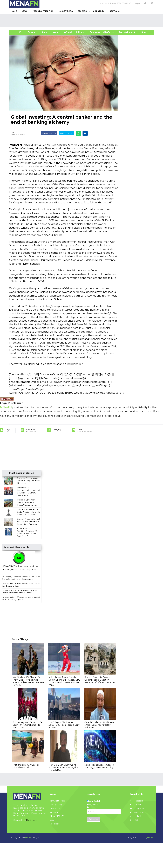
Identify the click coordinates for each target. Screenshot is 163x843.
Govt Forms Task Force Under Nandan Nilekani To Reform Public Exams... (28, 512)
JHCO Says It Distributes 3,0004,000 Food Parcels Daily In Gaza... (64, 725)
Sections (115, 11)
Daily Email (139, 812)
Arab (44, 32)
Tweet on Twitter (66, 133)
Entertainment (123, 32)
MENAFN (16, 144)
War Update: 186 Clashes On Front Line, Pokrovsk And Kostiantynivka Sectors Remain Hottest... (28, 681)
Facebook (138, 801)
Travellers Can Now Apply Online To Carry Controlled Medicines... (28, 480)
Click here (31, 820)
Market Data (65, 11)
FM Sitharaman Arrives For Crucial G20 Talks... (26, 766)
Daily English (94, 801)
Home (14, 11)
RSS (136, 820)
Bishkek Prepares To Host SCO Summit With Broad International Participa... (28, 521)
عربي (137, 3)
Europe (32, 32)
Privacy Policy (56, 805)
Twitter (137, 805)
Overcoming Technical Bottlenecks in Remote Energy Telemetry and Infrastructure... (21, 578)
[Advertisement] (82, 21)
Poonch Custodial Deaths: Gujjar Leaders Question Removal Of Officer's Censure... (100, 680)
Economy (95, 32)
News (25, 11)
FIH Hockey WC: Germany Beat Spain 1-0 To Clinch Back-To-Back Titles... (28, 725)
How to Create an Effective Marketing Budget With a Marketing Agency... (21, 598)
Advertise (54, 812)
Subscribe (93, 819)
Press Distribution (42, 11)
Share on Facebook (49, 133)
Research (83, 11)
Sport (142, 32)
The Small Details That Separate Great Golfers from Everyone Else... (20, 584)
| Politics (79, 32)
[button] (145, 3)
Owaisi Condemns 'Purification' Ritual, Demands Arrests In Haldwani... (100, 725)
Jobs (52, 820)
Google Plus (139, 808)
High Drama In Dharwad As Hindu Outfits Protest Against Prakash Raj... (64, 767)
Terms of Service (57, 801)
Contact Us (55, 808)
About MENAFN (57, 816)
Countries (99, 11)
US (17, 32)
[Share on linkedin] (85, 133)
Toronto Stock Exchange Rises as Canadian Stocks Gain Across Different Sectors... (19, 591)
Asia (55, 32)
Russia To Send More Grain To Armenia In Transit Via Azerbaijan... (27, 502)
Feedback (54, 824)
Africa (67, 32)
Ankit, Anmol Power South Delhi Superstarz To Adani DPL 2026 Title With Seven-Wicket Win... (64, 681)
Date (13, 132)
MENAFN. (28, 838)
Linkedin (138, 816)
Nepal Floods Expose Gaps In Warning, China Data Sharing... (99, 766)
